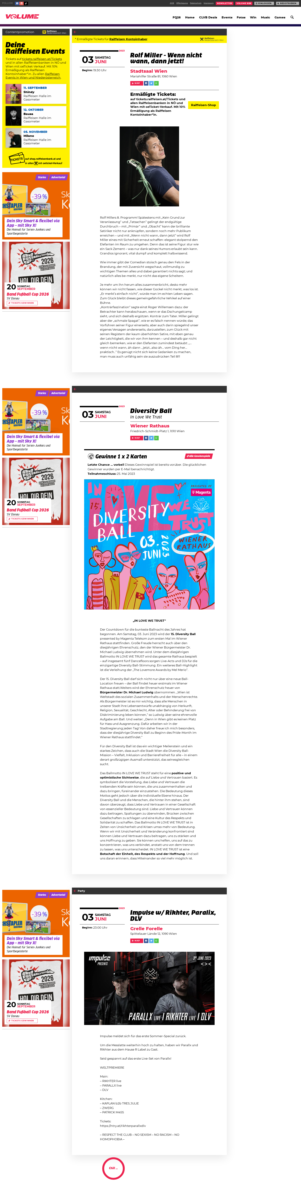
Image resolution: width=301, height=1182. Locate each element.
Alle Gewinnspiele (199, 456)
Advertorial (58, 177)
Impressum (209, 3)
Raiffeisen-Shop (203, 105)
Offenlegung (182, 3)
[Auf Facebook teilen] (146, 83)
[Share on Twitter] (151, 83)
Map (137, 83)
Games (280, 17)
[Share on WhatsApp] (156, 83)
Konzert (83, 1172)
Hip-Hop (212, 1172)
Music (265, 17)
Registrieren (288, 3)
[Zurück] (75, 32)
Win (253, 17)
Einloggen (265, 3)
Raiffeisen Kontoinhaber (128, 39)
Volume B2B (244, 3)
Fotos (241, 17)
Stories (42, 177)
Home (190, 17)
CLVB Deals (208, 17)
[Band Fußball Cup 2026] (36, 275)
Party (81, 891)
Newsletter (224, 3)
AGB (172, 3)
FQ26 (177, 17)
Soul (202, 1172)
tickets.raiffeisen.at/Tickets (42, 59)
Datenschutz (195, 3)
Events (227, 17)
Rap (223, 1172)
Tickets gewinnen (22, 303)
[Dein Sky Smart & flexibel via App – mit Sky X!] (36, 205)
